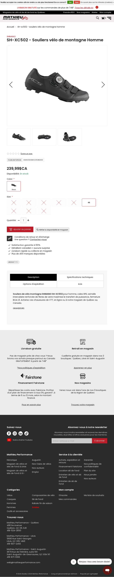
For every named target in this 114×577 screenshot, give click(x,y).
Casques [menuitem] (11, 499)
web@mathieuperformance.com (23, 562)
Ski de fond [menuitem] (37, 499)
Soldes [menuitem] (35, 507)
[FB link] (9, 433)
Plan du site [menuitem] (90, 470)
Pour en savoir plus (31, 404)
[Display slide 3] (70, 136)
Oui (70, 2)
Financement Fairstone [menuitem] (70, 466)
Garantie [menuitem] (88, 460)
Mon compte (105, 12)
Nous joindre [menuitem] (90, 474)
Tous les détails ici (84, 7)
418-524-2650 (14, 530)
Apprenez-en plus (83, 367)
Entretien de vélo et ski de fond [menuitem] (70, 476)
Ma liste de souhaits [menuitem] (94, 495)
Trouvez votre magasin (82, 404)
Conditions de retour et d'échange (31, 237)
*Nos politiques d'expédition (31, 367)
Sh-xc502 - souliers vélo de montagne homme (41, 27)
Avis (80, 284)
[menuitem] (69, 12)
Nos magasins (83, 12)
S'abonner (99, 440)
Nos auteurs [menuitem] (38, 468)
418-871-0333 (13, 557)
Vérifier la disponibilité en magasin (53, 230)
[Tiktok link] (26, 433)
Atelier (95, 12)
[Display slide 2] (44, 136)
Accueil (10, 27)
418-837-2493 (14, 543)
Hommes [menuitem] (11, 503)
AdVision (74, 574)
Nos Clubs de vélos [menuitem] (41, 463)
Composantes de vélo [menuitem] (43, 495)
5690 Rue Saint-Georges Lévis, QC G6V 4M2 (19, 540)
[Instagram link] (15, 433)
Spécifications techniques (80, 277)
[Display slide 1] (19, 136)
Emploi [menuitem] (35, 472)
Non (76, 2)
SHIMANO (11, 36)
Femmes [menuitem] (11, 507)
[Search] (97, 19)
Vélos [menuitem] (9, 495)
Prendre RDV (69, 12)
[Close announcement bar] (97, 7)
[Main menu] (109, 18)
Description (33, 277)
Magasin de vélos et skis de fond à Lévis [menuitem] (17, 465)
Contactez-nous (38, 239)
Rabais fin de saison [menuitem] (42, 503)
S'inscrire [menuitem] (63, 495)
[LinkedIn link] (20, 433)
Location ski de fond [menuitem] (69, 470)
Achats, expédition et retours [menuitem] (69, 461)
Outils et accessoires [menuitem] (17, 511)
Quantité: (11, 220)
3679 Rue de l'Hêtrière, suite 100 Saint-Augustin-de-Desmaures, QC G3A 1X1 (28, 553)
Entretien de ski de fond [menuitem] (68, 482)
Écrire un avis (26, 154)
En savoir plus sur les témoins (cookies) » (97, 2)
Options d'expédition (33, 284)
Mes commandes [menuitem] (68, 499)
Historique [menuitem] (12, 460)
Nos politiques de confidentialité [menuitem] (92, 465)
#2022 (13, 262)
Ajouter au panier (22, 229)
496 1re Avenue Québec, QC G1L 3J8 (17, 526)
